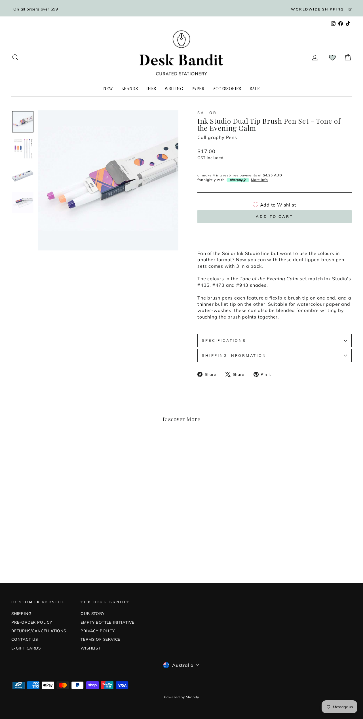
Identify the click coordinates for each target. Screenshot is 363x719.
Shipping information (234, 355)
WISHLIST (90, 648)
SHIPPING (21, 613)
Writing (174, 88)
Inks (151, 88)
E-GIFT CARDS (26, 648)
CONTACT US (24, 639)
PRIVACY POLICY (98, 630)
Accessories (227, 88)
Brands (129, 88)
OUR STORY (92, 613)
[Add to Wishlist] (85, 449)
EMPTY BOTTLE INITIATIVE (107, 622)
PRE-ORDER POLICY (31, 622)
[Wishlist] (332, 57)
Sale (255, 88)
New (108, 88)
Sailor (207, 112)
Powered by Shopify (181, 697)
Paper (197, 88)
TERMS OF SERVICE (100, 639)
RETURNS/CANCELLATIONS (38, 630)
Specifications (224, 340)
